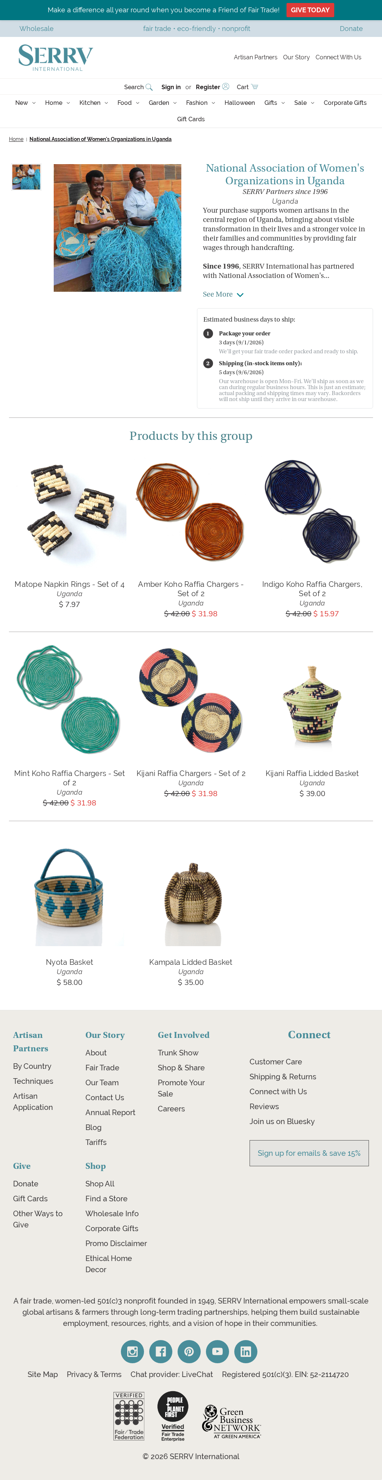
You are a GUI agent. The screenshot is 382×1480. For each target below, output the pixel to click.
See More (218, 294)
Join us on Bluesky (282, 1121)
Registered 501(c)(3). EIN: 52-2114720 (285, 1374)
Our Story (296, 57)
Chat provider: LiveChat (172, 1374)
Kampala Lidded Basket (190, 962)
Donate (25, 1183)
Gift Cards (191, 119)
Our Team (102, 1082)
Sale (300, 102)
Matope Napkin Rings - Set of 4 (70, 584)
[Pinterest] (189, 1351)
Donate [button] (351, 28)
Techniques (33, 1081)
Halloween (240, 102)
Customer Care (276, 1061)
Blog (93, 1127)
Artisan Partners (256, 57)
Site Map (43, 1374)
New (21, 102)
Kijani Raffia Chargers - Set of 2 (191, 773)
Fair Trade (102, 1067)
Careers (171, 1108)
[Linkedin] (245, 1351)
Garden (159, 102)
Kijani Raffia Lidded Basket (312, 773)
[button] (128, 1416)
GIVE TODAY (310, 10)
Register (208, 87)
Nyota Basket (69, 962)
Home (53, 102)
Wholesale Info (112, 1213)
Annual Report (110, 1112)
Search (134, 87)
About (96, 1052)
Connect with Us (278, 1091)
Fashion (196, 102)
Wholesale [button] (36, 28)
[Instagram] (132, 1351)
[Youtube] (217, 1351)
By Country (32, 1066)
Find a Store (106, 1198)
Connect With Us (338, 57)
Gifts (270, 102)
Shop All (100, 1183)
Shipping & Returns (283, 1076)
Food (125, 102)
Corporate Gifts (345, 102)
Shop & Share (181, 1067)
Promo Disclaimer (116, 1243)
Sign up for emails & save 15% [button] (309, 1153)
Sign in (171, 87)
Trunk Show (178, 1052)
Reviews (264, 1106)
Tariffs (96, 1142)
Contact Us (104, 1097)
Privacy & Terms (94, 1374)
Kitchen (89, 102)
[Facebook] (160, 1351)
